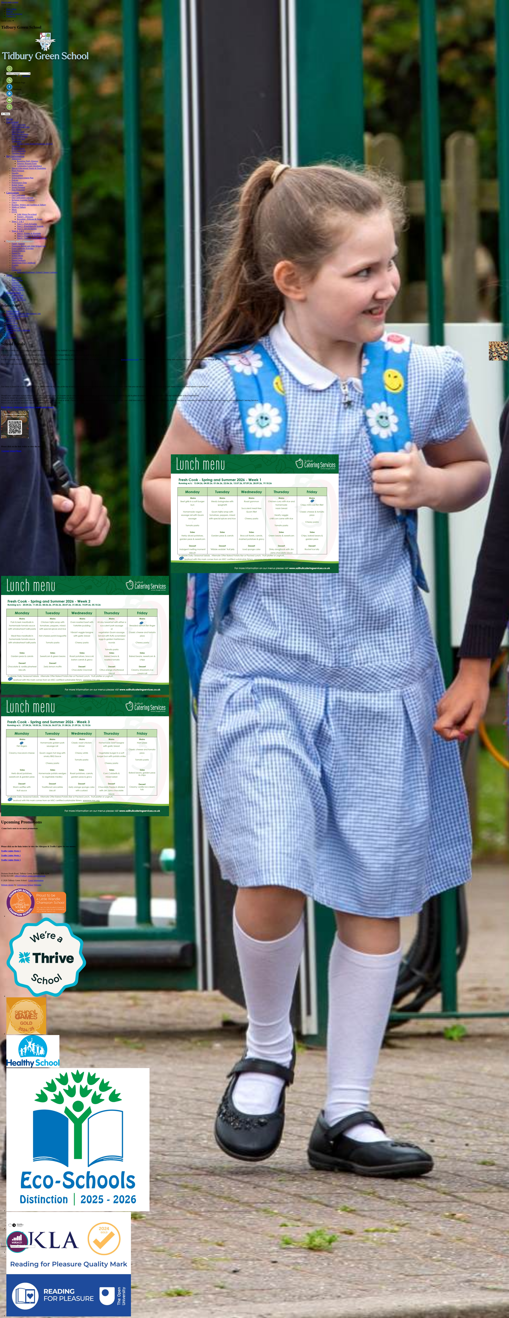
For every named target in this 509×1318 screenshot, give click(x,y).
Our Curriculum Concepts (22, 197)
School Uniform (18, 251)
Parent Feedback (19, 260)
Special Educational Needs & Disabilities (29, 168)
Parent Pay (16, 253)
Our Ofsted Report (19, 136)
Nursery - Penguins (25, 217)
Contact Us (11, 16)
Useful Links (17, 258)
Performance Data (19, 182)
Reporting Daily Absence (27, 161)
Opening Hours (18, 153)
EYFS (14, 212)
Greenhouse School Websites (29, 885)
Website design (7, 885)
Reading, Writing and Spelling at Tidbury (29, 205)
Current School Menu (11, 451)
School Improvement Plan (22, 178)
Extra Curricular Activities (23, 248)
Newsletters (16, 285)
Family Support (18, 244)
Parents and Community (20, 240)
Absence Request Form (27, 163)
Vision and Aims (19, 125)
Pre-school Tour (18, 139)
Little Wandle (17, 297)
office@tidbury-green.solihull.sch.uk (30, 876)
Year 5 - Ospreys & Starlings (29, 236)
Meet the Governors (20, 134)
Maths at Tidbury (19, 207)
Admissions (16, 141)
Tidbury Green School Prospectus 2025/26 (35, 144)
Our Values (16, 129)
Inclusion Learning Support (23, 200)
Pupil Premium (18, 171)
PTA (14, 267)
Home (9, 118)
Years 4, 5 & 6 (18, 231)
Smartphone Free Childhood (23, 263)
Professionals (13, 292)
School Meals (17, 255)
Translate (26, 76)
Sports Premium (18, 187)
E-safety (15, 265)
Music (14, 209)
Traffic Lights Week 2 (11, 855)
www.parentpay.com (129, 359)
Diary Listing (17, 280)
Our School (12, 121)
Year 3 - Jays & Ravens (27, 229)
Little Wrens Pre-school (27, 214)
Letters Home (17, 287)
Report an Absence (14, 14)
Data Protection (18, 190)
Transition (16, 146)
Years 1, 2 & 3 (18, 221)
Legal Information (35, 880)
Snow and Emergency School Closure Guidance (37, 272)
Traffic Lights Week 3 (11, 860)
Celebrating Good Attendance (29, 166)
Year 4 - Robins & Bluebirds (29, 233)
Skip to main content (9, 2)
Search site (5, 1246)
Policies (9, 11)
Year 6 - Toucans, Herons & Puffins (32, 238)
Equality (15, 173)
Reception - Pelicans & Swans (29, 219)
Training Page (17, 295)
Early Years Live (19, 300)
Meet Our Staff (18, 132)
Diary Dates (11, 9)
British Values (17, 185)
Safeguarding (17, 175)
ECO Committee (19, 151)
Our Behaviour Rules (21, 127)
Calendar (15, 282)
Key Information (15, 156)
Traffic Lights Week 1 (11, 851)
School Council (18, 148)
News (9, 275)
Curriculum (12, 192)
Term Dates (16, 278)
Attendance (16, 159)
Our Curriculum (18, 195)
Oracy (14, 202)
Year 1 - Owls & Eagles (27, 224)
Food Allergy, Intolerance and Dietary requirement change (27, 407)
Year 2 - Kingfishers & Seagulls (30, 226)
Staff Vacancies (18, 290)
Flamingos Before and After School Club (29, 246)
